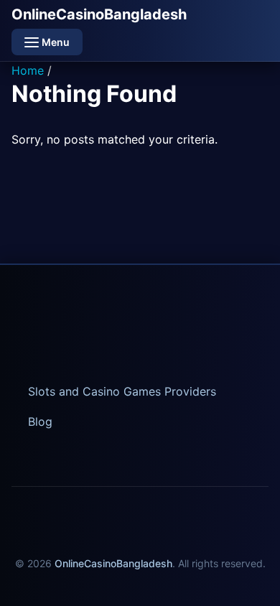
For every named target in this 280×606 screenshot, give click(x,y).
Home (27, 70)
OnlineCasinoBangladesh (99, 14)
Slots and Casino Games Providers (122, 391)
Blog (40, 421)
